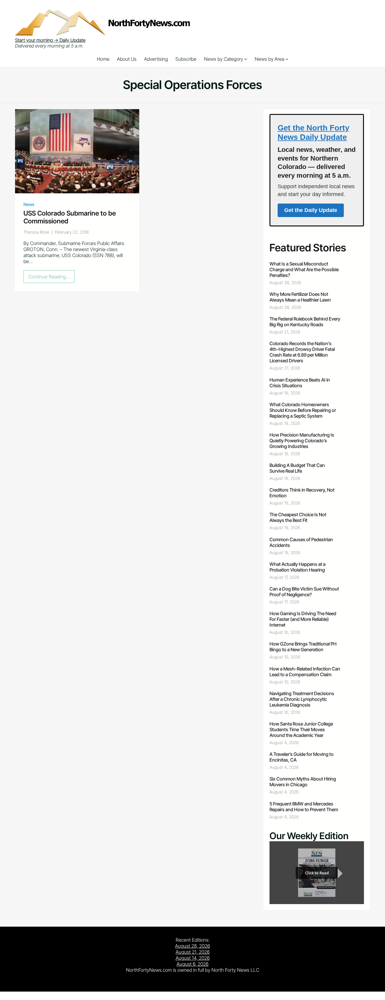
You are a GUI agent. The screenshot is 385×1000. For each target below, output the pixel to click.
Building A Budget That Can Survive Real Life (297, 468)
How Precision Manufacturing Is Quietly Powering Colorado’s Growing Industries (302, 440)
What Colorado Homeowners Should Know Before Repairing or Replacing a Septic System (303, 410)
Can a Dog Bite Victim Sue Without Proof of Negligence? (304, 591)
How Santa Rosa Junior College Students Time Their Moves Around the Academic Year (301, 729)
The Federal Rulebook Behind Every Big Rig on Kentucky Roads (305, 321)
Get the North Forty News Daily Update (313, 132)
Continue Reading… (50, 278)
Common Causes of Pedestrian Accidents (301, 542)
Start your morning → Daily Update (50, 40)
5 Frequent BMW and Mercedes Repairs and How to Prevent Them (304, 806)
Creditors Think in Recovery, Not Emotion (302, 492)
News (28, 204)
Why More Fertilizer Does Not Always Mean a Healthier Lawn (300, 297)
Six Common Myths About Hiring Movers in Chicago (303, 781)
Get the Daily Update (310, 210)
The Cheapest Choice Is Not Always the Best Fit (298, 517)
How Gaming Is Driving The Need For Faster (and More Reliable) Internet (303, 619)
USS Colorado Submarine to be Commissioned (69, 217)
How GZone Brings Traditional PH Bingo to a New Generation (303, 646)
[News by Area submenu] (286, 58)
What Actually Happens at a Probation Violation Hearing (297, 567)
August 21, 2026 (193, 952)
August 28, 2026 (192, 946)
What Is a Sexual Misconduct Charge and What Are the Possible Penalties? (304, 269)
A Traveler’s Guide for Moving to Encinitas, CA (302, 757)
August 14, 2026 (193, 958)
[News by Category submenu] (245, 58)
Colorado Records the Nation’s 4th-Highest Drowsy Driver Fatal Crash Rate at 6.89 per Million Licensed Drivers (302, 352)
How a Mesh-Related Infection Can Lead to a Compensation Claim (305, 671)
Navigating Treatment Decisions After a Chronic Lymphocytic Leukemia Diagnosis (302, 699)
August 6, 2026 (192, 964)
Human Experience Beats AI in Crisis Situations (300, 382)
